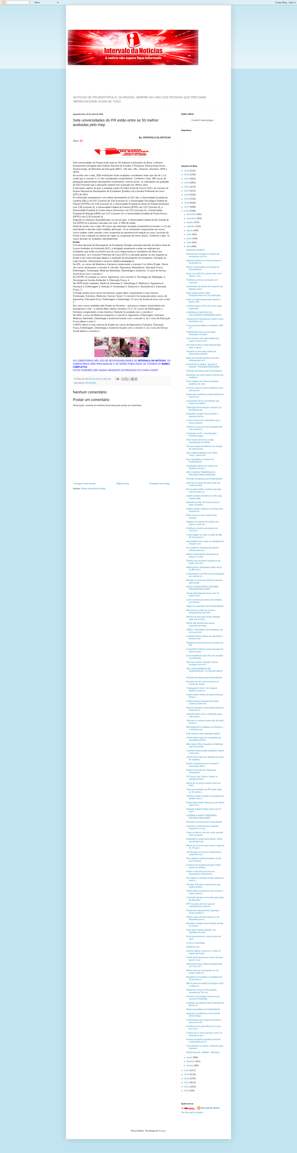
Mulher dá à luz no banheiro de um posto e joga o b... (202, 971)
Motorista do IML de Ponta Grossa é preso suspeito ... (203, 503)
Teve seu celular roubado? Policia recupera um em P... (202, 663)
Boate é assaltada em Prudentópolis (203, 1009)
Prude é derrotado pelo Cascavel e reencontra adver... (202, 764)
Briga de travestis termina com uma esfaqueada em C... (202, 359)
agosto (190, 230)
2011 (187, 1086)
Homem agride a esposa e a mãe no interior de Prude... (203, 952)
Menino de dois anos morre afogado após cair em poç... (203, 618)
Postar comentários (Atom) (93, 488)
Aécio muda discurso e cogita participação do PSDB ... (200, 441)
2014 (187, 1074)
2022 (187, 187)
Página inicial (122, 483)
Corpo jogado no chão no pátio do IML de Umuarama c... (204, 536)
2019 (187, 199)
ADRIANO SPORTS (195, 250)
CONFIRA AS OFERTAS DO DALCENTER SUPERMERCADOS (203, 313)
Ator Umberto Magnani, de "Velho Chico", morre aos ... (201, 454)
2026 (187, 170)
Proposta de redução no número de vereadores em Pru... (202, 255)
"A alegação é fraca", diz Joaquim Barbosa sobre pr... (201, 689)
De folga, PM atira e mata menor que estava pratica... (203, 885)
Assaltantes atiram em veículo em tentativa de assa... (202, 467)
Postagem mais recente (85, 483)
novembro (192, 218)
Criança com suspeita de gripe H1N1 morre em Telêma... (203, 866)
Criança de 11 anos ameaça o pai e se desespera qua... (204, 1034)
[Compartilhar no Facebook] (132, 379)
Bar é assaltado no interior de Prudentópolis (200, 460)
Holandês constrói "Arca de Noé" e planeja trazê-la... (202, 415)
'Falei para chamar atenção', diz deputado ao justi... (201, 931)
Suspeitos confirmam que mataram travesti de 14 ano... (202, 827)
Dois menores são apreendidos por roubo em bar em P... (202, 339)
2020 (187, 195)
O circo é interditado (195, 943)
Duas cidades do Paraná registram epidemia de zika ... (202, 382)
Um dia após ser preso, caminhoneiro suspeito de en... (203, 853)
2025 (187, 174)
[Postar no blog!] (126, 379)
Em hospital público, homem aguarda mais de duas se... (203, 490)
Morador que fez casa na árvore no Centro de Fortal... (202, 682)
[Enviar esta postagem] (117, 379)
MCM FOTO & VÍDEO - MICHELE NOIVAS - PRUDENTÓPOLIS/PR (202, 365)
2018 (187, 203)
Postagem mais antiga (159, 483)
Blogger (162, 1131)
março (190, 1057)
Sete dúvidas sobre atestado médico (203, 733)
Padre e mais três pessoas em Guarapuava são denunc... (200, 872)
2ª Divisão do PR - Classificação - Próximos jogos (202, 434)
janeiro (190, 1065)
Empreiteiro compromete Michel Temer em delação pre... (204, 840)
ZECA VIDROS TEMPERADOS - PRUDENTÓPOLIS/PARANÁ (201, 473)
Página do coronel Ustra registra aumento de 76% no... (201, 991)
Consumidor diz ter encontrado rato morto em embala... (202, 402)
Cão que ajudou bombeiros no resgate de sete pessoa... (204, 447)
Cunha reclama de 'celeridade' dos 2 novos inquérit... (203, 421)
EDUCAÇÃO (90, 383)
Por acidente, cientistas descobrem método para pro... (202, 549)
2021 (187, 191)
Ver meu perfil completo (192, 1112)
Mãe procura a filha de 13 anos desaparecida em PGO (200, 611)
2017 (187, 207)
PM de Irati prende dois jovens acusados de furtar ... (200, 624)
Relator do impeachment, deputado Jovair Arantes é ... (202, 911)
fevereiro (191, 1061)
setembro (191, 226)
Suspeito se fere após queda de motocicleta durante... (201, 352)
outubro (190, 222)
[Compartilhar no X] (129, 379)
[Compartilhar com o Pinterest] (136, 379)
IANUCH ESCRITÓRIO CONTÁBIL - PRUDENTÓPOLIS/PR (203, 588)
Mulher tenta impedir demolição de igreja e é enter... (202, 555)
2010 (187, 1090)
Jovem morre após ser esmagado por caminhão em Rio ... (203, 738)
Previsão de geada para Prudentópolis (204, 479)
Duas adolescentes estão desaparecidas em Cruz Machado (203, 294)
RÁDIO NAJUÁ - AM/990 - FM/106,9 (202, 1052)
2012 (187, 1082)
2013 (187, 1078)
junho (189, 238)
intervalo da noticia (93, 379)
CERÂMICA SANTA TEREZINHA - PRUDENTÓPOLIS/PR (201, 816)
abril (189, 246)
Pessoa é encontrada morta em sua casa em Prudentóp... (202, 997)
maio (189, 242)
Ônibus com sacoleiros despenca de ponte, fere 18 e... (203, 562)
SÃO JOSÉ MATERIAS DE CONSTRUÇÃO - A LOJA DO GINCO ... (204, 671)
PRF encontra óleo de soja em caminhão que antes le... (200, 905)
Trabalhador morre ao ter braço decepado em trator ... (201, 333)
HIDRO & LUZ (192, 947)
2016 (187, 211)
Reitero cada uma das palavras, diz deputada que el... (202, 918)
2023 (187, 182)
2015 (187, 1070)
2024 (187, 179)
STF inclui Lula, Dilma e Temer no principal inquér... (202, 777)
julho (189, 234)
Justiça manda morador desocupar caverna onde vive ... (202, 702)
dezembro (192, 214)
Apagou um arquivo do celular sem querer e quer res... (202, 523)
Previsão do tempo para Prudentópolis (204, 371)
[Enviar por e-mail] (123, 379)
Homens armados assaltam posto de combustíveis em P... (203, 1040)
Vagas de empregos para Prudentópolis (204, 606)
